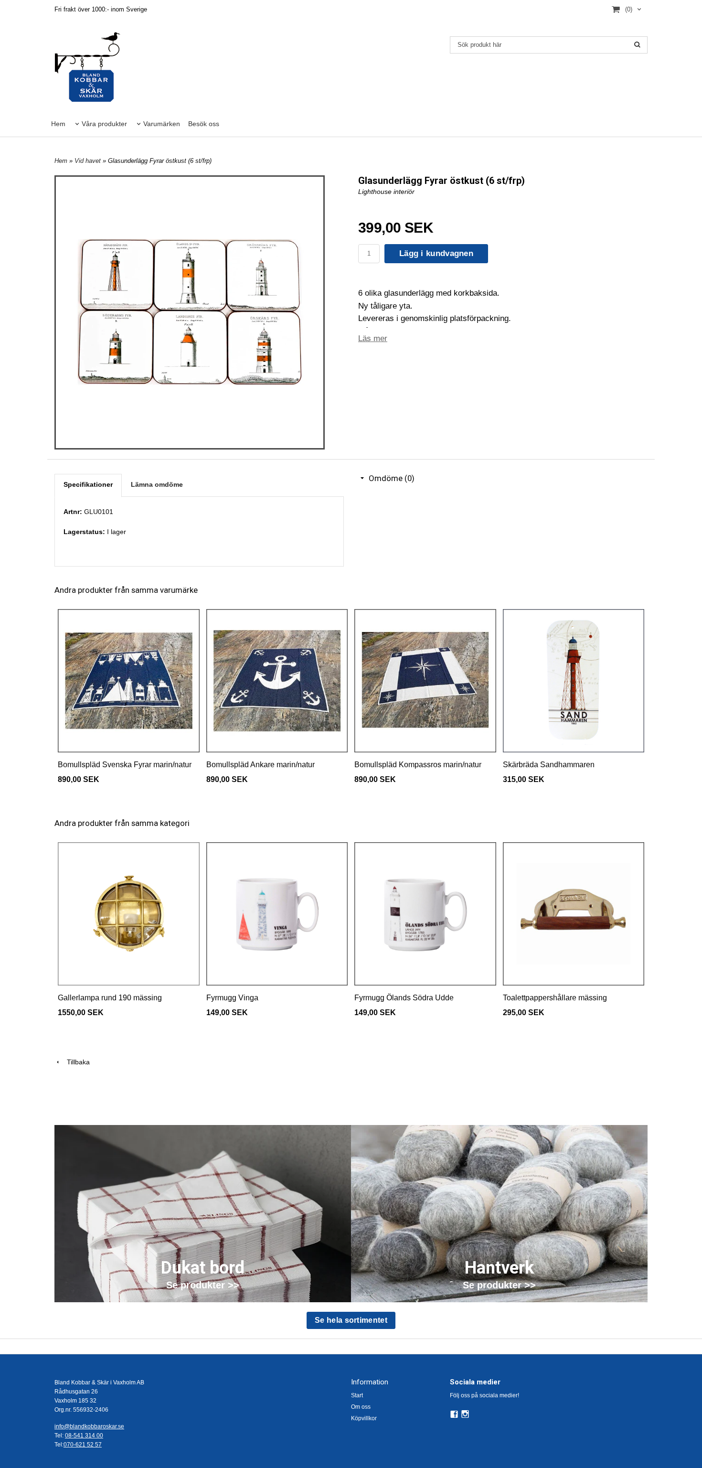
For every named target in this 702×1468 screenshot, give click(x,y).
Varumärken (161, 124)
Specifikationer (88, 484)
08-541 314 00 (84, 1435)
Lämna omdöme (157, 484)
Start (357, 1395)
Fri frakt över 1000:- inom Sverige (100, 9)
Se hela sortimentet (351, 1320)
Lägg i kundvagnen (436, 253)
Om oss (361, 1407)
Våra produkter (104, 124)
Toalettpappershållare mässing (555, 998)
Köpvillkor (364, 1418)
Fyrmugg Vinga (232, 998)
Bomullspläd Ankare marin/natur (260, 765)
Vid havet (88, 160)
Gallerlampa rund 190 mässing (110, 998)
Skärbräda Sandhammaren (549, 765)
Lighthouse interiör (386, 191)
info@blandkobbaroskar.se (89, 1426)
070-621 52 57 (83, 1444)
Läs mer (372, 338)
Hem (58, 124)
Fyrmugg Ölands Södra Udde (404, 998)
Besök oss (203, 124)
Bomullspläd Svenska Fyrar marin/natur (124, 765)
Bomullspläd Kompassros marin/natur (417, 765)
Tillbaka (75, 1062)
